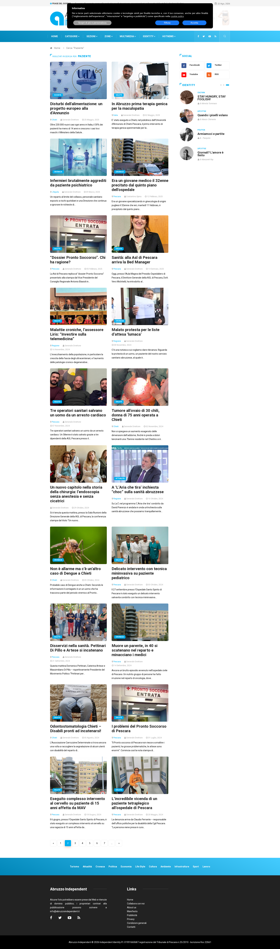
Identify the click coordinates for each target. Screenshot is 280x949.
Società (57, 95)
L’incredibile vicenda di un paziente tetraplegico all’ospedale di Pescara (134, 803)
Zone (108, 36)
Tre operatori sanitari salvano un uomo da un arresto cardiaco (78, 412)
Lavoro (206, 866)
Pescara (117, 196)
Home (54, 36)
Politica (201, 130)
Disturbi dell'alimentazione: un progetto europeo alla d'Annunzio (76, 108)
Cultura (201, 92)
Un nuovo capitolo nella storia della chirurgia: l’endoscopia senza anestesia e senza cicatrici (76, 494)
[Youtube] (209, 36)
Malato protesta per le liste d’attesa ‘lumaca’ (135, 332)
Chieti (54, 120)
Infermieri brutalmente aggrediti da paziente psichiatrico (78, 182)
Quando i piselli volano (213, 115)
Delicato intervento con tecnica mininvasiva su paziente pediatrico (139, 573)
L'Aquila (55, 192)
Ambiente (166, 866)
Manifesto (132, 911)
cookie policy (177, 16)
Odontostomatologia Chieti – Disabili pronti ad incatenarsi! (75, 728)
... (111, 843)
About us (131, 907)
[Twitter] (203, 36)
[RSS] (215, 36)
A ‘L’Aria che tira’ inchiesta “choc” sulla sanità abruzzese (138, 489)
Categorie (71, 36)
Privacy (130, 919)
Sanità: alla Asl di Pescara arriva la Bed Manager (134, 259)
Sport (196, 866)
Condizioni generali (136, 923)
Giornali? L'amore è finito (210, 154)
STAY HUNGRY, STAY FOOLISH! (212, 98)
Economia (126, 866)
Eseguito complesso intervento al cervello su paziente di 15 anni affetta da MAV (77, 803)
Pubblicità (132, 915)
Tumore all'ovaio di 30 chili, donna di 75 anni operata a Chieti (135, 415)
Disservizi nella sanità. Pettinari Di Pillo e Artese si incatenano (78, 648)
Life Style (202, 111)
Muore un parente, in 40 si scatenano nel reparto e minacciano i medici (135, 650)
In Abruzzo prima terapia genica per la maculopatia (139, 106)
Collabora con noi (136, 903)
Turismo (74, 866)
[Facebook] (198, 36)
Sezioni (91, 36)
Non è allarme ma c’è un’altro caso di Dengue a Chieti (75, 571)
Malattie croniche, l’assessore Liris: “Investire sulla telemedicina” (76, 334)
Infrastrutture (182, 866)
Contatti (131, 927)
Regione (55, 346)
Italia (115, 115)
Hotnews (168, 36)
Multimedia (127, 36)
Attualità (120, 478)
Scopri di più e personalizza (92, 22)
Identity (148, 36)
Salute (119, 95)
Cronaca (58, 172)
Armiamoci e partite (211, 134)
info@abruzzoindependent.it (65, 911)
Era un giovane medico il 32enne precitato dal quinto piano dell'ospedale (140, 185)
